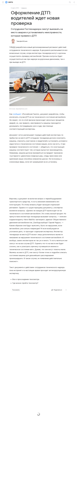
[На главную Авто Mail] (10, 2)
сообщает (17, 114)
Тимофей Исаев (22, 41)
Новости (24, 8)
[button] (38, 86)
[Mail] (6, 2)
